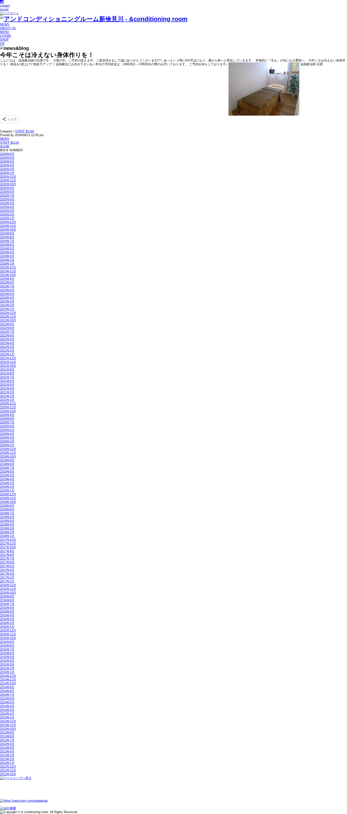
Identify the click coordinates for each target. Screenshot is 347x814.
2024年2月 (7, 260)
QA (2, 43)
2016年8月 (7, 600)
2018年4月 (7, 524)
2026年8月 (7, 154)
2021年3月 (7, 392)
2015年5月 (7, 657)
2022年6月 (7, 335)
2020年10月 (8, 411)
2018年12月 (8, 494)
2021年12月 (8, 358)
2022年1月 (7, 354)
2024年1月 (7, 263)
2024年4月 (7, 252)
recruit (4, 9)
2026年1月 (7, 173)
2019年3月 (7, 483)
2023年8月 (7, 282)
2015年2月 (7, 668)
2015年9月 (7, 642)
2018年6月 (7, 517)
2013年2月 (7, 759)
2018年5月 (7, 521)
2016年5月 (7, 611)
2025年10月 (8, 184)
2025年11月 (8, 180)
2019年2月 (7, 487)
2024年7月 (7, 241)
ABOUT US (8, 28)
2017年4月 (7, 570)
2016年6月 (7, 608)
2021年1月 (7, 400)
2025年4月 (7, 207)
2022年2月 (7, 350)
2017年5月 (7, 566)
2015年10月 (8, 638)
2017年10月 (8, 547)
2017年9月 (7, 551)
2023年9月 (7, 279)
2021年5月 (7, 384)
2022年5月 (7, 339)
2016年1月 (7, 626)
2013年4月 (7, 751)
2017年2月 (7, 577)
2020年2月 (7, 441)
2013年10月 (8, 729)
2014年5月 (7, 702)
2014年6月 (7, 698)
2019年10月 (8, 456)
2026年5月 (7, 161)
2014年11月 (8, 679)
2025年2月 (7, 214)
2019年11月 (8, 453)
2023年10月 (8, 275)
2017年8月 (7, 555)
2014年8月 (7, 691)
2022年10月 (8, 320)
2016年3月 (7, 619)
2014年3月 (7, 710)
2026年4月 (7, 165)
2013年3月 (7, 755)
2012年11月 (8, 770)
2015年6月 (7, 653)
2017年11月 (8, 543)
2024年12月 (8, 222)
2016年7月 (7, 604)
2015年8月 (7, 645)
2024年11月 (8, 226)
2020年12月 (8, 403)
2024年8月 (7, 237)
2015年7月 (7, 649)
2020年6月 (7, 426)
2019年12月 (8, 449)
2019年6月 (7, 471)
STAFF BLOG (24, 131)
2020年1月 (7, 445)
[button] (264, 89)
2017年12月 (8, 539)
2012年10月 (8, 774)
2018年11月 (8, 498)
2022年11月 (8, 316)
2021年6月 (7, 381)
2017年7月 (7, 558)
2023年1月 (7, 309)
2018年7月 (7, 513)
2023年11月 (8, 271)
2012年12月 (8, 766)
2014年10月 (8, 683)
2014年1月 (7, 717)
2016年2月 (7, 623)
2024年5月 (7, 248)
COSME (5, 36)
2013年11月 (8, 725)
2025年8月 (7, 192)
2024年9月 (7, 233)
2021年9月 (7, 369)
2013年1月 (7, 763)
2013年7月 (7, 740)
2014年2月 (7, 713)
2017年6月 (7, 562)
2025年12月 (8, 176)
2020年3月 (7, 437)
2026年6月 (7, 158)
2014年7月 (7, 695)
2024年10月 (8, 229)
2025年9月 (7, 188)
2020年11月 (8, 407)
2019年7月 (7, 468)
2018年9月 (7, 505)
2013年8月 (7, 736)
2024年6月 (7, 245)
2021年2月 (7, 396)
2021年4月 (7, 388)
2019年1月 (7, 490)
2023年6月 (7, 290)
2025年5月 (7, 203)
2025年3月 (7, 210)
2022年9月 (7, 324)
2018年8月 (7, 509)
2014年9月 (7, 687)
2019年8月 (7, 464)
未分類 (4, 146)
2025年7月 (7, 195)
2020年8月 (7, 418)
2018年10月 (8, 502)
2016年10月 (8, 592)
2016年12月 (8, 585)
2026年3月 (7, 169)
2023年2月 (7, 305)
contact (5, 5)
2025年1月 (7, 218)
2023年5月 (7, 294)
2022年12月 (8, 313)
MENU (4, 32)
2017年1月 (7, 581)
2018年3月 (7, 528)
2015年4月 (7, 660)
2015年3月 (7, 664)
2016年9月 (7, 596)
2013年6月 (7, 744)
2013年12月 (8, 721)
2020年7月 (7, 422)
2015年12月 (8, 630)
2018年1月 (7, 536)
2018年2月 (7, 532)
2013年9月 (7, 732)
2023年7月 (7, 286)
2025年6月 (7, 199)
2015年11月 (8, 634)
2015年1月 (7, 672)
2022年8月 (7, 328)
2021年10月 (8, 366)
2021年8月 (7, 373)
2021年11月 (8, 362)
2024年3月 (7, 256)
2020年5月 (7, 430)
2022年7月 (7, 331)
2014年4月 (7, 706)
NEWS (4, 24)
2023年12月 (8, 267)
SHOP (4, 39)
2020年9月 (7, 415)
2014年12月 (8, 676)
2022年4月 (7, 343)
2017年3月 (7, 574)
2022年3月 (7, 347)
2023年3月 (7, 301)
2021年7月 (7, 377)
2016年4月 (7, 615)
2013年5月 (7, 747)
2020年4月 (7, 434)
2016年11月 (8, 589)
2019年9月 (7, 460)
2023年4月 (7, 297)
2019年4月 (7, 479)
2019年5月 (7, 475)
